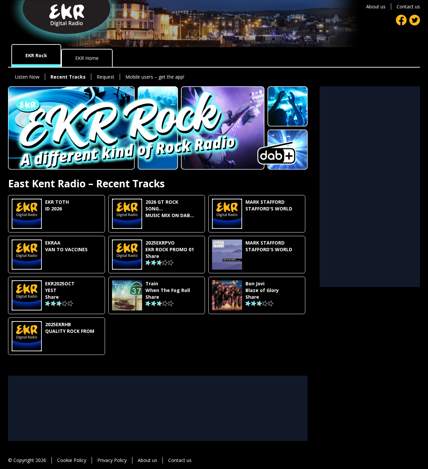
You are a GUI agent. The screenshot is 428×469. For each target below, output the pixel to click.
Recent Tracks (68, 77)
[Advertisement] (158, 391)
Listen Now (27, 77)
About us (376, 6)
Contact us (408, 6)
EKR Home (87, 58)
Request (105, 77)
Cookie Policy (71, 460)
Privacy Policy (112, 460)
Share (152, 256)
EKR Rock (36, 55)
